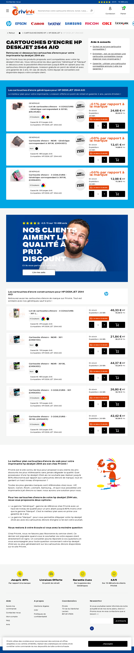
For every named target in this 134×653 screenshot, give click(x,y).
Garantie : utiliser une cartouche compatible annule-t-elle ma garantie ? (109, 66)
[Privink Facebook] (92, 629)
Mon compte (12, 616)
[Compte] (110, 8)
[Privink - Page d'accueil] (20, 11)
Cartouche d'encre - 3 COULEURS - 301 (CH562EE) (50, 391)
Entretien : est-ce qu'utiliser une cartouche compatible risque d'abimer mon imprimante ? (109, 56)
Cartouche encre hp (35, 33)
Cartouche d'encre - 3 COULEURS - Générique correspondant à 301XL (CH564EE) (48, 177)
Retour (12, 33)
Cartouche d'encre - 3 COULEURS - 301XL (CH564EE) (48, 417)
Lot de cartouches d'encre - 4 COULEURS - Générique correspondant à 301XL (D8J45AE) (51, 109)
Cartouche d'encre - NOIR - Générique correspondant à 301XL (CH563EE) (49, 142)
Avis (8, 624)
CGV (36, 610)
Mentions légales (41, 606)
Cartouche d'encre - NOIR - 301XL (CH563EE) (47, 365)
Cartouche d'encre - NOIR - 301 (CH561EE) (46, 338)
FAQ (8, 620)
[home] (20, 33)
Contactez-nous (13, 2)
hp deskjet (54, 33)
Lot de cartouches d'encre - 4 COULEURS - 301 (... (51, 312)
